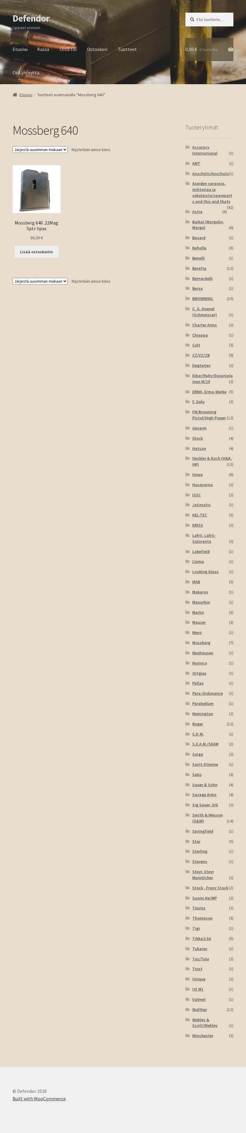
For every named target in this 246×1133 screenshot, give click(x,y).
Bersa (197, 288)
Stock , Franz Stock (210, 888)
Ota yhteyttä (26, 73)
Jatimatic (201, 504)
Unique (199, 979)
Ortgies (199, 673)
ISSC (196, 495)
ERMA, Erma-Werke (209, 391)
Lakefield (201, 551)
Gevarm (199, 428)
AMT (196, 163)
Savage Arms (204, 794)
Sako (197, 774)
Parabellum (203, 703)
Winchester (202, 1035)
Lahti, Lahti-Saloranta (204, 538)
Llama (198, 561)
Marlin (198, 612)
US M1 (197, 989)
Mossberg (201, 642)
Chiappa (200, 335)
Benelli (198, 258)
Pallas (198, 683)
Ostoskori (97, 49)
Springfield (202, 831)
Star (196, 841)
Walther (199, 1009)
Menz (197, 632)
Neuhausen (202, 653)
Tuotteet (127, 49)
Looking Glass (205, 571)
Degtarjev (201, 365)
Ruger (197, 724)
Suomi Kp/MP (204, 898)
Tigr (196, 928)
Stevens (199, 861)
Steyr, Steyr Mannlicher (203, 874)
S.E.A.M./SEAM (205, 744)
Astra (197, 211)
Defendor (31, 18)
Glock (197, 438)
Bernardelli (202, 278)
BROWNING (203, 298)
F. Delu (198, 401)
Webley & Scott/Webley (205, 1022)
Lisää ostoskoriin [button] (36, 251)
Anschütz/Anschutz (210, 173)
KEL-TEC (199, 515)
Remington (202, 713)
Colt (196, 345)
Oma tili (68, 49)
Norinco (199, 663)
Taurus (199, 908)
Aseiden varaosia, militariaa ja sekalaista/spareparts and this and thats (212, 192)
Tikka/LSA (201, 938)
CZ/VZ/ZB (201, 355)
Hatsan (199, 448)
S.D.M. (198, 734)
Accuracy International (205, 150)
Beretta (199, 268)
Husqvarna (202, 484)
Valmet (199, 999)
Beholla (199, 248)
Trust (197, 968)
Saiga (197, 754)
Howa (197, 474)
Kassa (43, 49)
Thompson (202, 918)
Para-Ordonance (207, 693)
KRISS (197, 525)
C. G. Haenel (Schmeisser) (204, 311)
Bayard (199, 237)
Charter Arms (204, 325)
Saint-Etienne (205, 764)
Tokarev (199, 948)
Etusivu (20, 49)
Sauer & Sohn (205, 784)
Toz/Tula (200, 959)
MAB (196, 581)
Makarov (200, 592)
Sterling (199, 851)
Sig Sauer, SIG (205, 804)
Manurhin (201, 602)
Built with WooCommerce (39, 1099)
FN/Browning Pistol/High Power (209, 415)
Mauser (199, 622)
